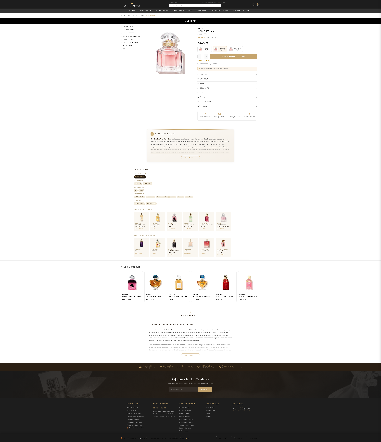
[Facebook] (234, 409)
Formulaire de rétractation (134, 422)
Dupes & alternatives (185, 428)
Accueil (123, 15)
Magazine (236, 11)
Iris (135, 190)
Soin (190, 11)
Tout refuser (238, 438)
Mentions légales (132, 410)
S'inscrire (205, 389)
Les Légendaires (129, 30)
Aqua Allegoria (129, 33)
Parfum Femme (145, 11)
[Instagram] (244, 409)
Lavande (138, 183)
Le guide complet (184, 407)
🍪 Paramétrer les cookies (135, 428)
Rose (141, 190)
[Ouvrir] (122, 27)
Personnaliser (253, 438)
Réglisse (180, 197)
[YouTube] (249, 409)
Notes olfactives (184, 413)
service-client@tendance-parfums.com (163, 411)
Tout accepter (223, 438)
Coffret (132, 11)
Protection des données (134, 413)
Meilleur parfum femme (186, 419)
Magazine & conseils (185, 410)
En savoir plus (184, 438)
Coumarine (150, 197)
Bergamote (147, 183)
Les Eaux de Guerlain (130, 42)
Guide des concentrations (186, 425)
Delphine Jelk (139, 203)
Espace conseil (210, 407)
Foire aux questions (132, 407)
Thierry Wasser (151, 203)
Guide (225, 11)
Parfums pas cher (184, 431)
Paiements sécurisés (133, 419)
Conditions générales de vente (135, 416)
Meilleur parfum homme (186, 422)
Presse (208, 413)
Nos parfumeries (210, 410)
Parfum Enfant (178, 11)
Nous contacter (173, 2)
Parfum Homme (162, 11)
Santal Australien (162, 197)
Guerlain (141, 15)
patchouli (189, 197)
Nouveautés (215, 11)
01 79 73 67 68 (159, 408)
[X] (239, 409)
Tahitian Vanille (139, 197)
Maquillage (201, 11)
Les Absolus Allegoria (131, 36)
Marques (246, 11)
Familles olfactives (184, 416)
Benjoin (173, 197)
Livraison (208, 416)
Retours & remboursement (134, 425)
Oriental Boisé (140, 177)
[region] (190, 367)
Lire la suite (189, 157)
